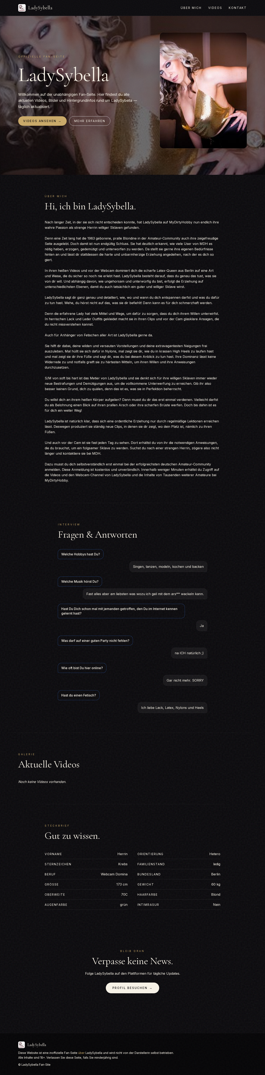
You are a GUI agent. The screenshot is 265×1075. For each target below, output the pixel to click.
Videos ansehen (42, 121)
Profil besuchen (132, 988)
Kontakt (238, 8)
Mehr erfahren (89, 121)
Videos (215, 8)
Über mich (191, 8)
